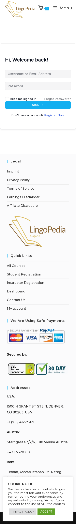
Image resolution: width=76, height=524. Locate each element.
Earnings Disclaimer (23, 197)
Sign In (38, 104)
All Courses (16, 266)
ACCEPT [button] (46, 511)
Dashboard (16, 291)
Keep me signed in (23, 99)
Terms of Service (20, 188)
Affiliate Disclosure (22, 206)
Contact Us (16, 300)
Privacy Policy (18, 180)
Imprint (13, 171)
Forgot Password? (57, 99)
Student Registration (24, 274)
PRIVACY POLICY (23, 511)
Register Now (54, 115)
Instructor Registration (25, 283)
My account (16, 308)
